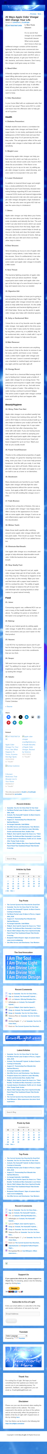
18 (29, 884)
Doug (10, 1010)
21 (8, 886)
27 (39, 886)
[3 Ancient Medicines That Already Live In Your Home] (12, 769)
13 (39, 881)
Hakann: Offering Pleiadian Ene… (25, 999)
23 (18, 886)
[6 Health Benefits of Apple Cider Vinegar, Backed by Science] (29, 739)
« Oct (7, 891)
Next (40, 14)
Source (9, 706)
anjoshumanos (14, 1246)
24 (23, 886)
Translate (22, 1338)
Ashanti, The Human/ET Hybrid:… (25, 996)
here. (19, 1283)
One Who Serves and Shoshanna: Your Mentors (23, 827)
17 (23, 884)
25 (29, 886)
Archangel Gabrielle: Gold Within (18, 824)
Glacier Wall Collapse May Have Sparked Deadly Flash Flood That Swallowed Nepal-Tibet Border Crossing (23, 846)
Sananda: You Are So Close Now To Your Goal (22, 808)
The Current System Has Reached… (27, 1026)
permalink (18, 794)
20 (39, 884)
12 (34, 881)
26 (34, 886)
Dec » (12, 891)
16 (18, 884)
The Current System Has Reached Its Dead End (23, 904)
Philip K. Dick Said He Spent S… (25, 1007)
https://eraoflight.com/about (14, 1423)
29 (13, 888)
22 (13, 886)
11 (28, 881)
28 (8, 888)
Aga (10, 994)
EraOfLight (25, 22)
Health (24, 792)
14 (8, 884)
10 (23, 881)
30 (18, 888)
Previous (32, 14)
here (18, 1417)
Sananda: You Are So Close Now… (26, 994)
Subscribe (11, 1321)
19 (34, 884)
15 (13, 884)
